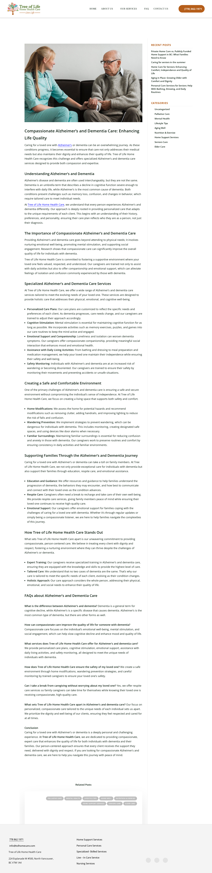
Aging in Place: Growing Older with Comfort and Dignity (169, 79)
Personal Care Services (89, 845)
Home (93, 8)
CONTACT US (160, 8)
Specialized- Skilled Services (92, 851)
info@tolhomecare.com (22, 845)
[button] (148, 860)
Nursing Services (86, 863)
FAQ (146, 8)
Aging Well (106, 798)
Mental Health (73, 798)
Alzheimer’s (65, 145)
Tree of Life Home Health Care (46, 204)
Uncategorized (162, 109)
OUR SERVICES (128, 8)
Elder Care (130, 803)
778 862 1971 (16, 839)
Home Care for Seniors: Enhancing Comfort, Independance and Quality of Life (171, 70)
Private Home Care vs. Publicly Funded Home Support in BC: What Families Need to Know (171, 54)
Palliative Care (55, 798)
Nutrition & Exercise (125, 798)
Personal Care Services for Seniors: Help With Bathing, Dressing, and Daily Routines (171, 88)
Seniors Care (115, 803)
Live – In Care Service (88, 857)
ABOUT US (107, 8)
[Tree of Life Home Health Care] (23, 9)
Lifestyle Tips (90, 798)
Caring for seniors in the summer (168, 62)
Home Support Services (93, 803)
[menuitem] (93, 8)
